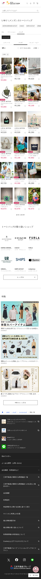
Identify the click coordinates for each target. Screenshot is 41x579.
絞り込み (35, 575)
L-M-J (8, 412)
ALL (3, 32)
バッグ (21, 32)
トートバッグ (6, 37)
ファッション (12, 32)
